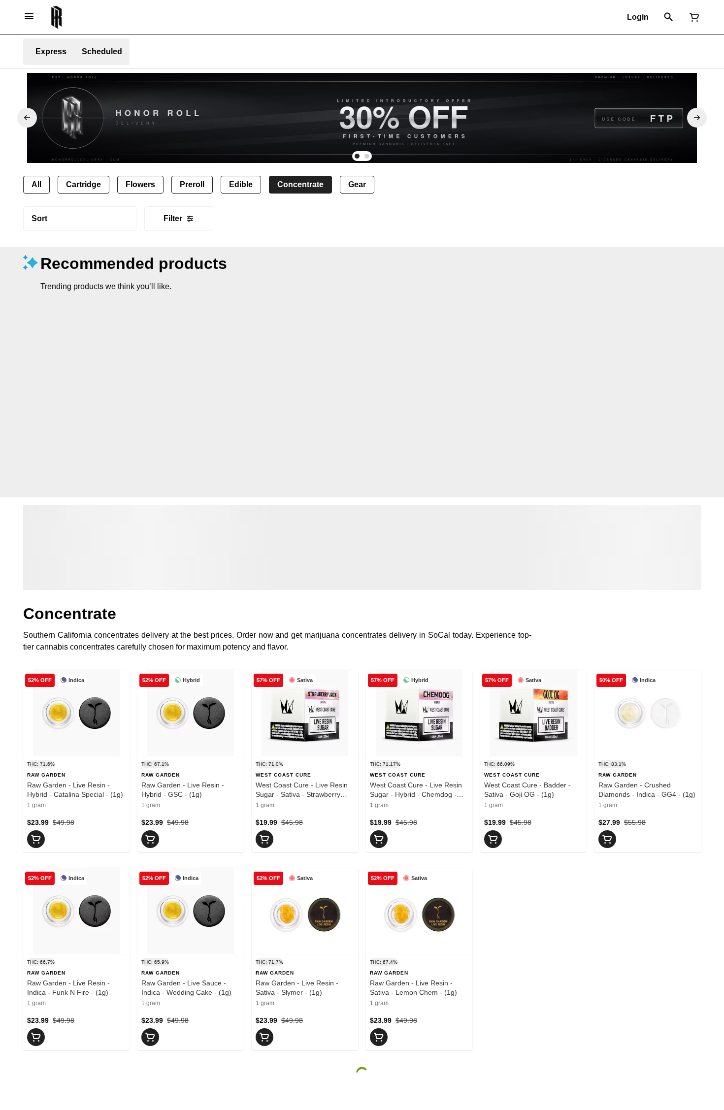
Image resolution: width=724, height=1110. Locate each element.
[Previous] (27, 118)
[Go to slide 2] (366, 156)
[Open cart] (692, 17)
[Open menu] (29, 16)
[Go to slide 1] (357, 156)
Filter (173, 218)
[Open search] (668, 17)
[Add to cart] (36, 839)
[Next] (697, 118)
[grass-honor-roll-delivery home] (57, 17)
